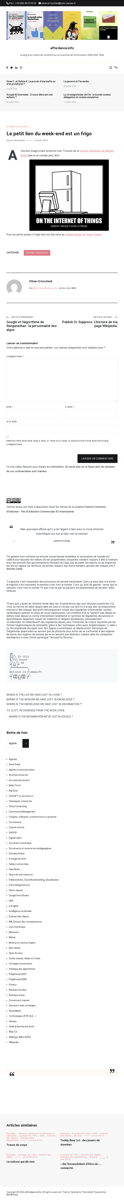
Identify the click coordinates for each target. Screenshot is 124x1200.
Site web (11, 422)
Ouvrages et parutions (20, 963)
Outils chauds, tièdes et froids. (25, 958)
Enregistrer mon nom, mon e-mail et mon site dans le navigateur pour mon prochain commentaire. (57, 443)
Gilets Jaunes (16, 890)
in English (14, 906)
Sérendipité (15, 1011)
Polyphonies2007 (18, 974)
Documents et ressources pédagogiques (30, 848)
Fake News (14, 869)
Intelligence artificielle (20, 911)
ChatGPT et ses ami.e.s (21, 796)
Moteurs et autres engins (22, 942)
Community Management (22, 811)
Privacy (12, 984)
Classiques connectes (20, 801)
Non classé (14, 948)
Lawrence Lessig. (62, 540)
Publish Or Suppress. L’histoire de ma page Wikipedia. (90, 322)
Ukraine (13, 1021)
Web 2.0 (13, 1031)
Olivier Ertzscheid (15, 140)
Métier (12, 937)
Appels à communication (22, 769)
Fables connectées (19, 864)
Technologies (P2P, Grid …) (22, 1016)
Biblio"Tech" (15, 785)
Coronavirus (15, 822)
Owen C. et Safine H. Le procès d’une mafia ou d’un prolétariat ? (30, 82)
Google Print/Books (19, 895)
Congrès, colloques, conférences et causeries (33, 817)
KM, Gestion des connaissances (25, 921)
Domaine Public (17, 853)
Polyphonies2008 (18, 979)
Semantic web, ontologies (22, 1005)
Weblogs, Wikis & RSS (20, 1037)
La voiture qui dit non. (20, 1161)
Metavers (14, 932)
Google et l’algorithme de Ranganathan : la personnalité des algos (31, 324)
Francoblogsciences (19, 885)
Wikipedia (14, 1042)
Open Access (16, 953)
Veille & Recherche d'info (21, 1026)
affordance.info (62, 48)
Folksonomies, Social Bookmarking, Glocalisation (34, 879)
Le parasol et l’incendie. (76, 81)
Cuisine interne (16, 827)
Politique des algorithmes (22, 969)
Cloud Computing (18, 806)
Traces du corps (16, 1145)
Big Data (13, 790)
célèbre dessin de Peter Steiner (83, 234)
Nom (9, 407)
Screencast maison (19, 1000)
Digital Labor (15, 838)
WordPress (12, 1194)
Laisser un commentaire (98, 458)
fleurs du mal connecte (21, 874)
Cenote (74, 1192)
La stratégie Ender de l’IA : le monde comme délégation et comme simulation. (87, 96)
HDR (11, 901)
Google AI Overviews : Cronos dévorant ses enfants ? (29, 96)
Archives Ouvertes (18, 775)
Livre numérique (17, 927)
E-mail (69, 407)
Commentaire (15, 357)
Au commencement (19, 780)
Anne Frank (14, 764)
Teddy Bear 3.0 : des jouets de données (80, 1142)
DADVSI (13, 832)
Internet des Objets (17, 127)
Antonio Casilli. (14, 568)
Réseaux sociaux (17, 990)
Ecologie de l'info (17, 858)
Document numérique (20, 843)
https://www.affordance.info (45, 288)
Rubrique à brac (17, 995)
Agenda (13, 759)
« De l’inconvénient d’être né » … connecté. (81, 1166)
